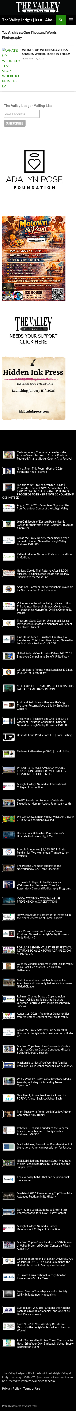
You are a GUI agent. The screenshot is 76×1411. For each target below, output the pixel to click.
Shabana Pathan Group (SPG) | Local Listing (43, 751)
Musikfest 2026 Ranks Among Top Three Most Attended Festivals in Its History (45, 1195)
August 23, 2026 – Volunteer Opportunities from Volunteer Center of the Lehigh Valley (43, 507)
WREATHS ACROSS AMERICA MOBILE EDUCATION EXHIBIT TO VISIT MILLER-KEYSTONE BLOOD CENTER (42, 771)
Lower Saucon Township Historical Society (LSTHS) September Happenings (42, 1293)
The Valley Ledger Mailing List (28, 106)
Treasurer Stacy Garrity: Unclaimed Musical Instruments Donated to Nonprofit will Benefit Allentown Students (44, 624)
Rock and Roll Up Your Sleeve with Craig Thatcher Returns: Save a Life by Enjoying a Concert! (43, 705)
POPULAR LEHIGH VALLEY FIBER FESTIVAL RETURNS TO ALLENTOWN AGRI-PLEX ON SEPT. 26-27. (44, 950)
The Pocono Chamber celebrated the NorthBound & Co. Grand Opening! (39, 867)
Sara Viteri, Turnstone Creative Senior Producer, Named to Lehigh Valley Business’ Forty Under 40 (43, 934)
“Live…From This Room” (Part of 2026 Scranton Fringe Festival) (40, 470)
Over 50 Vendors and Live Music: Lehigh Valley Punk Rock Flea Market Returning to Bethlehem (45, 967)
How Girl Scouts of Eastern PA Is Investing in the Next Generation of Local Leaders (44, 916)
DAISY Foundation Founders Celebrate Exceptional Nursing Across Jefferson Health (44, 802)
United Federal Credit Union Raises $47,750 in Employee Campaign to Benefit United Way (45, 655)
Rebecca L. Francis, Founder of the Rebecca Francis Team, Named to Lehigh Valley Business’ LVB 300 (43, 1131)
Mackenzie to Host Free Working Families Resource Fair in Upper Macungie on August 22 (45, 1064)
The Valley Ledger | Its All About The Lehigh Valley (29, 19)
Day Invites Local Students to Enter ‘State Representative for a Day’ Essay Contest (42, 1211)
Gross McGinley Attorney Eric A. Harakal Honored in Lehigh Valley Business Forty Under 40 (45, 1033)
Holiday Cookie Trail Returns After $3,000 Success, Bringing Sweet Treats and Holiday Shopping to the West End (43, 574)
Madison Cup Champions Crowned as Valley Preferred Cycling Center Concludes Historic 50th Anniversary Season (43, 1049)
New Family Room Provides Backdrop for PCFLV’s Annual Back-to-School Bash (41, 1097)
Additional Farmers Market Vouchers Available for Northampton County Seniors (45, 588)
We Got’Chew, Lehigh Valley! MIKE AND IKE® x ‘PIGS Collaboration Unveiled (45, 818)
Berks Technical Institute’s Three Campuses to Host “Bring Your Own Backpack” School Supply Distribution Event (45, 1343)
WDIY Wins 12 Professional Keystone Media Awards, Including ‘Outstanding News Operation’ (44, 1082)
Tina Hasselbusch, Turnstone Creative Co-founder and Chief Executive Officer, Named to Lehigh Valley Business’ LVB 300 (45, 640)
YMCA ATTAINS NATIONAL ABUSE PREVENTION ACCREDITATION (39, 900)
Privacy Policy (12, 1388)
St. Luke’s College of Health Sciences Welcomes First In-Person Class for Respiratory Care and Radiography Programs (44, 885)
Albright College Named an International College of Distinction (41, 786)
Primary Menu (71, 20)
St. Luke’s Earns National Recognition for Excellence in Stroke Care (41, 1277)
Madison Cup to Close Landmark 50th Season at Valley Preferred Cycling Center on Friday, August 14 (44, 1245)
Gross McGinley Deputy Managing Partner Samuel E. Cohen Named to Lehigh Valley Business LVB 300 (43, 541)
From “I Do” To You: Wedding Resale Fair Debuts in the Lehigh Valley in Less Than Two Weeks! (44, 1327)
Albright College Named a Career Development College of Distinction (38, 1227)
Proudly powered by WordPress (19, 1405)
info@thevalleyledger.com (38, 1381)
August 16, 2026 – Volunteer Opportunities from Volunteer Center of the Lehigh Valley (43, 1015)
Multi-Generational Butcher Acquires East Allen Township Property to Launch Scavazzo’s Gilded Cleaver (44, 983)
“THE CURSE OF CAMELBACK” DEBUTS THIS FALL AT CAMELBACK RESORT (45, 687)
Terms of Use (31, 1388)
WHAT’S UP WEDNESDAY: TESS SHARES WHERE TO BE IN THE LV (46, 52)
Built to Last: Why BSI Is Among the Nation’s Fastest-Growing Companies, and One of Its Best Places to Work (44, 1311)
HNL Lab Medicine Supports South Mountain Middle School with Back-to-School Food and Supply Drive (44, 1164)
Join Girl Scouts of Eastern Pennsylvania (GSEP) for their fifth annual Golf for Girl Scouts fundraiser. (45, 525)
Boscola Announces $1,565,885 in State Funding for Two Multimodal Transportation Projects (43, 852)
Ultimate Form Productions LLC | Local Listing (44, 735)
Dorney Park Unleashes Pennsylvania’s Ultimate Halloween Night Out (40, 835)
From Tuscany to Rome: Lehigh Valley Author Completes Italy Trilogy (44, 1113)
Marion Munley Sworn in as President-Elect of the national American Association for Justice (44, 1146)
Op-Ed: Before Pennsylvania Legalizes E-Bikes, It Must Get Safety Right (45, 671)
